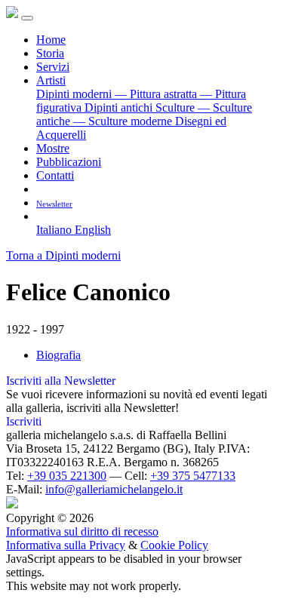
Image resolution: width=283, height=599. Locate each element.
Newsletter (54, 203)
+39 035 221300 (66, 475)
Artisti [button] (51, 80)
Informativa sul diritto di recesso (82, 531)
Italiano (55, 229)
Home (51, 39)
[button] (42, 216)
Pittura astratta (157, 94)
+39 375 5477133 (192, 475)
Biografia (58, 355)
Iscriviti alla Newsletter (60, 380)
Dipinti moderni (75, 94)
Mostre (52, 148)
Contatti (55, 175)
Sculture (176, 107)
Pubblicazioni (68, 161)
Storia (50, 53)
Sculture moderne (124, 121)
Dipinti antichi (120, 107)
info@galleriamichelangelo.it (114, 489)
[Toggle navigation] (27, 18)
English (93, 229)
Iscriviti (24, 421)
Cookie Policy (174, 545)
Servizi (52, 66)
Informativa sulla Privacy (65, 545)
